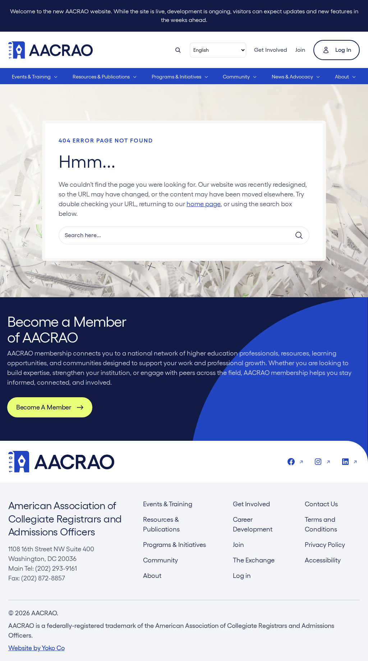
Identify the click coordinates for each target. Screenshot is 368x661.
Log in (343, 49)
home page (204, 204)
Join (300, 49)
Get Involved (270, 49)
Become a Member (43, 407)
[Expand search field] (178, 50)
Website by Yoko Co (36, 648)
